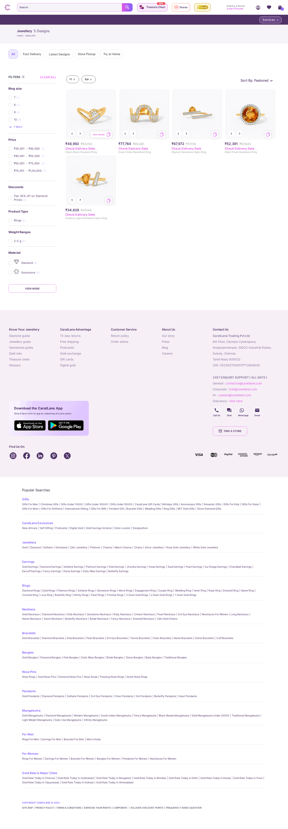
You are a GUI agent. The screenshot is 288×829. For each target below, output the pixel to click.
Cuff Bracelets (224, 638)
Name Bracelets (183, 638)
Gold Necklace (31, 614)
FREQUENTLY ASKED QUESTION (184, 807)
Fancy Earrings (52, 571)
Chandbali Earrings (240, 566)
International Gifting (76, 508)
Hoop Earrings (157, 566)
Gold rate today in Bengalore (113, 778)
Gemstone (61, 547)
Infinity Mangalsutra (95, 719)
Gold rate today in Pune (247, 778)
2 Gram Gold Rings (161, 595)
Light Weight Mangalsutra (37, 719)
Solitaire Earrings (73, 566)
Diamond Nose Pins (69, 676)
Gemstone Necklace (99, 614)
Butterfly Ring (63, 595)
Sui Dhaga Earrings (216, 566)
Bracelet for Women (82, 758)
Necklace (28, 609)
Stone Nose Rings (137, 676)
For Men (28, 734)
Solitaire (48, 547)
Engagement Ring (145, 590)
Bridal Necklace (99, 618)
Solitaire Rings (86, 590)
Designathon (140, 528)
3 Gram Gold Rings (137, 595)
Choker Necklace (144, 614)
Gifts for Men (30, 504)
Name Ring (247, 590)
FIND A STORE (232, 431)
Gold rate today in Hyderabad (76, 778)
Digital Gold (76, 528)
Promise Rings (115, 595)
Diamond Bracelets (53, 638)
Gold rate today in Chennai (38, 778)
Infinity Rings (81, 595)
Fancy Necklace (121, 618)
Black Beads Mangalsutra (174, 715)
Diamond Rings (31, 590)
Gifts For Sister (250, 504)
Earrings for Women (56, 758)
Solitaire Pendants (77, 696)
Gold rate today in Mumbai (150, 778)
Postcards (61, 528)
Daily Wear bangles (92, 657)
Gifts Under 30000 (96, 504)
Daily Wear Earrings (94, 571)
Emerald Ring (230, 590)
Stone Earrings (71, 571)
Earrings (28, 561)
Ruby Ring (215, 590)
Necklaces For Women (215, 614)
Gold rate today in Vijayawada (40, 782)
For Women (30, 753)
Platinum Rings (66, 590)
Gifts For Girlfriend (51, 508)
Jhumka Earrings (136, 566)
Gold (25, 547)
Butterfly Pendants (165, 696)
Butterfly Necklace (76, 618)
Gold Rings (48, 590)
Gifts (25, 499)
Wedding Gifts (153, 508)
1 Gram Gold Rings (185, 595)
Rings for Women (32, 758)
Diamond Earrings (50, 566)
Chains (138, 547)
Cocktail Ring (30, 595)
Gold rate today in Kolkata (78, 782)
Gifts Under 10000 (72, 504)
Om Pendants (144, 696)
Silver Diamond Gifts (209, 508)
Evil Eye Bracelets (117, 638)
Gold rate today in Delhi (183, 778)
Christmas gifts (49, 504)
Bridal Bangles (114, 657)
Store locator (122, 528)
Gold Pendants (30, 696)
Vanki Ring (200, 590)
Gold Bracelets (30, 638)
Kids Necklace (75, 614)
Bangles (28, 652)
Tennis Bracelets (140, 638)
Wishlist (269, 7)
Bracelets (29, 633)
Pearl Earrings (194, 566)
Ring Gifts (169, 508)
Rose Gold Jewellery (178, 547)
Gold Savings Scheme (99, 528)
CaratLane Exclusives (37, 523)
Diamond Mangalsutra (58, 715)
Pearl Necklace (166, 614)
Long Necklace (240, 614)
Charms (107, 547)
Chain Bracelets (161, 638)
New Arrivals (29, 528)
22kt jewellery (78, 547)
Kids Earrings (116, 566)
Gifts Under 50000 (121, 504)
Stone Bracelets (204, 638)
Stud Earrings (175, 566)
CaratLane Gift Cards (147, 504)
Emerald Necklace (144, 618)
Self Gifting (46, 528)
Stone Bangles (134, 657)
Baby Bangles (153, 657)
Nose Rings (28, 676)
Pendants (29, 691)
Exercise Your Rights (97, 807)
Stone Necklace (53, 618)
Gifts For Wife (98, 508)
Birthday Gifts (170, 504)
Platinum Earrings (96, 566)
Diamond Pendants (53, 696)
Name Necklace (31, 618)
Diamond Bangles (50, 657)
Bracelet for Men (74, 739)
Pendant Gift (116, 508)
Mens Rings (125, 590)
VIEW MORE (32, 288)
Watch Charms (123, 547)
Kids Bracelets (75, 638)
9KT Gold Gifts (186, 508)
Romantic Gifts (212, 504)
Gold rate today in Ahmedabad (114, 782)
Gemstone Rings (106, 590)
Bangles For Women (108, 758)
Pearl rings (97, 595)
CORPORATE (121, 807)
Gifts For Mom (30, 508)
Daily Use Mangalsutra (68, 719)
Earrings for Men (51, 739)
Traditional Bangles (175, 657)
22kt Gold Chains (167, 618)
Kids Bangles (71, 657)
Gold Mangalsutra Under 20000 (210, 715)
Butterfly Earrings (118, 571)
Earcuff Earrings (31, 571)
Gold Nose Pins (47, 676)
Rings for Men (30, 739)
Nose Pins (29, 672)
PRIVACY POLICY (44, 807)
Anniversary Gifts (191, 504)
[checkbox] (35, 98)
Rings (26, 585)
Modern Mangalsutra (86, 715)
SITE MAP (27, 807)
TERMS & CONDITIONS (68, 807)
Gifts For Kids (231, 504)
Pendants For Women (134, 758)
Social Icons (216, 410)
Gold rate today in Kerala (215, 778)
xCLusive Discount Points (147, 807)
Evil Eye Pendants (101, 696)
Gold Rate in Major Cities (39, 773)
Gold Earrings (30, 566)
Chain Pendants (123, 696)
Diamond (35, 547)
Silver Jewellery (154, 547)
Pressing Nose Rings (112, 676)
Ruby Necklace (122, 614)
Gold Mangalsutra (32, 715)
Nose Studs (90, 676)
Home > (21, 36)
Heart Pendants (188, 696)
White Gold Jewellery (205, 547)
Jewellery (29, 542)
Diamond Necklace (53, 614)
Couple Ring (165, 590)
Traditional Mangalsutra (246, 715)
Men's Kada (94, 739)
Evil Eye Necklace (188, 614)
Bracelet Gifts (134, 508)
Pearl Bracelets (95, 638)
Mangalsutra (31, 710)
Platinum (95, 547)
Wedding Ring (183, 590)
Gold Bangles (30, 657)
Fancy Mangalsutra (145, 715)
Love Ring (46, 595)
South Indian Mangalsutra (116, 715)
